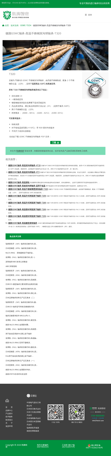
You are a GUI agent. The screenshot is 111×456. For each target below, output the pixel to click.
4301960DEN (42, 447)
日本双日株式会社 (34, 409)
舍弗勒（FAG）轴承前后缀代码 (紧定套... (21, 320)
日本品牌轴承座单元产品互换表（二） (20, 297)
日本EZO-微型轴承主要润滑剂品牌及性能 (22, 284)
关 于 (9, 423)
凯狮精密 (20, 151)
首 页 (9, 407)
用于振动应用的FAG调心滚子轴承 (19, 333)
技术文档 (14, 25)
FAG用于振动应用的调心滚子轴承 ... (19, 356)
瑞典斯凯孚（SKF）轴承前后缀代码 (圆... (21, 302)
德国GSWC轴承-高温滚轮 (19, 182)
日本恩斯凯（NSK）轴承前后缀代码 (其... (21, 365)
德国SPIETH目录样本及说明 (16, 374)
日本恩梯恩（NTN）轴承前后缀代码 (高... (21, 351)
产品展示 (9, 413)
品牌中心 (9, 410)
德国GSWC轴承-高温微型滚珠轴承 (22, 223)
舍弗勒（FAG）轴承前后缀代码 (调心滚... (21, 293)
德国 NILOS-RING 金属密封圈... (17, 324)
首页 (7, 25)
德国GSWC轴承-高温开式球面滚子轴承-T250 (27, 195)
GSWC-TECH (25, 25)
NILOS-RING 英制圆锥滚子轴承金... (20, 253)
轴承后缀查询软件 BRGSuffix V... (18, 315)
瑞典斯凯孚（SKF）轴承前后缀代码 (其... (21, 244)
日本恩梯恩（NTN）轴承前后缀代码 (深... (21, 311)
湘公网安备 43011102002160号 (94, 446)
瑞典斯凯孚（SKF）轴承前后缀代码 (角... (21, 270)
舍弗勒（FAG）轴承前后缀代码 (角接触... (21, 338)
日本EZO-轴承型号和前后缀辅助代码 (20, 306)
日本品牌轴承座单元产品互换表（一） (20, 360)
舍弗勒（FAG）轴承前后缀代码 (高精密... (21, 279)
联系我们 (9, 420)
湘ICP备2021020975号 (68, 446)
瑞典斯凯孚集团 (33, 428)
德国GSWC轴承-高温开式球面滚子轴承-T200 (27, 202)
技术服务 (9, 416)
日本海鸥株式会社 (34, 418)
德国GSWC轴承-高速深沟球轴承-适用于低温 (26, 185)
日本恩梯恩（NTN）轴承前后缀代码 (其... (21, 248)
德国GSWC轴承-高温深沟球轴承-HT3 (24, 172)
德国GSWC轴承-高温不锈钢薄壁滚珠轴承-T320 (28, 189)
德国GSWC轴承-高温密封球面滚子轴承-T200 (27, 209)
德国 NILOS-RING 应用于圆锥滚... (18, 342)
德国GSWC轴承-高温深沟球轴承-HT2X (24, 165)
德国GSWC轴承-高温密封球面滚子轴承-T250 (27, 216)
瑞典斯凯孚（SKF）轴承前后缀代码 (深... (21, 288)
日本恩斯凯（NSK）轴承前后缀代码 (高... (21, 275)
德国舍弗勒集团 (33, 431)
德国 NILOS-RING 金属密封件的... (18, 369)
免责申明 (9, 426)
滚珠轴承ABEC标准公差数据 (16, 261)
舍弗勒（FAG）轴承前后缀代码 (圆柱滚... (21, 347)
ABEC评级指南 (11, 266)
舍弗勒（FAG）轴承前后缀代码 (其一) (20, 257)
